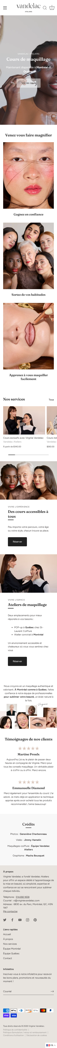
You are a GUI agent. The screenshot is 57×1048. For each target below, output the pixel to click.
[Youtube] (20, 919)
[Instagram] (27, 919)
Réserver (17, 541)
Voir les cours (29, 83)
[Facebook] (12, 919)
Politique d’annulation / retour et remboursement (25, 1032)
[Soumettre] (52, 991)
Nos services (14, 399)
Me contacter (10, 911)
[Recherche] (44, 8)
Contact (7, 958)
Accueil (7, 934)
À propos (8, 939)
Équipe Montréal (12, 948)
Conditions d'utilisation (13, 1035)
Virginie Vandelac (36, 1026)
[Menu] (5, 7)
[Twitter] (4, 919)
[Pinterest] (35, 919)
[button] (51, 1045)
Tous (51, 399)
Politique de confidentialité (15, 1029)
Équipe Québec (11, 953)
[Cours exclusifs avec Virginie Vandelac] (24, 420)
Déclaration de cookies (36, 1035)
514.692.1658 (22, 897)
